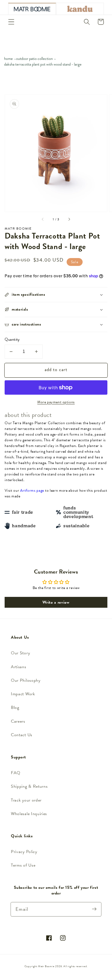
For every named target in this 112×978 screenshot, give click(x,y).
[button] (11, 22)
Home (8, 59)
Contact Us (21, 735)
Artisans (18, 667)
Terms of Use (23, 865)
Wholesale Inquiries (29, 813)
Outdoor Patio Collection (34, 59)
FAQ (15, 773)
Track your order (26, 800)
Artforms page (32, 490)
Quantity (12, 339)
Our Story (20, 653)
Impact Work (23, 694)
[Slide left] (43, 220)
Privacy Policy (24, 851)
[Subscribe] (94, 909)
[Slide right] (69, 220)
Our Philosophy (26, 680)
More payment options (56, 402)
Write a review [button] (56, 602)
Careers (18, 721)
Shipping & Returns (29, 786)
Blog (15, 707)
